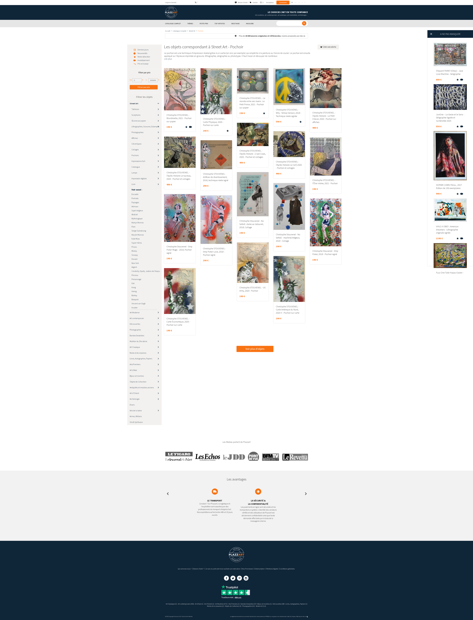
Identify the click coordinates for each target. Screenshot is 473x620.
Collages (135, 149)
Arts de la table (136, 410)
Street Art (192, 31)
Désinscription (260, 569)
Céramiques (136, 143)
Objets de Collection (138, 381)
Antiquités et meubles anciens (142, 387)
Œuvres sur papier (139, 120)
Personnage (136, 279)
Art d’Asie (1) (199, 604)
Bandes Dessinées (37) (248, 604)
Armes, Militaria (136, 416)
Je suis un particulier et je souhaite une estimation (223, 569)
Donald (134, 259)
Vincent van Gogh (138, 303)
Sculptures (136, 115)
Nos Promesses (247, 569)
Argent (134, 267)
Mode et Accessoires (138, 353)
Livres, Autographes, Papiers (141, 358)
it (302, 2)
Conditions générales (287, 569)
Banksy (134, 295)
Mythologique (137, 218)
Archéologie (135, 399)
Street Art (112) (261, 606)
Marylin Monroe (138, 235)
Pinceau (135, 275)
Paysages (135, 202)
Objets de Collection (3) (233, 606)
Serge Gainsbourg (139, 230)
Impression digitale (139, 178)
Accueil (167, 31)
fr (292, 2)
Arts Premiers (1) (234, 604)
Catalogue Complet (179, 31)
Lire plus (168, 58)
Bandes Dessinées (137, 335)
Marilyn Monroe (138, 222)
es (305, 2)
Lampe (134, 172)
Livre (133, 184)
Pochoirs (135, 155)
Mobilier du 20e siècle (138, 341)
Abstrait (135, 214)
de (299, 2)
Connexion (283, 2)
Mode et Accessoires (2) (215, 606)
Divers (132, 404)
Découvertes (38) (279, 604)
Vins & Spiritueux (136, 422)
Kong (134, 287)
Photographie (135, 329)
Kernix (304, 616)
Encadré (135, 194)
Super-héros (137, 243)
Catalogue (136, 167)
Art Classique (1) (171, 604)
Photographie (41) (248, 606)
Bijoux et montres (137, 376)
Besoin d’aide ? (198, 569)
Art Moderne (135, 312)
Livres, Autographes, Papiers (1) (296, 604)
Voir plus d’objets (254, 349)
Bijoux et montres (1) (264, 604)
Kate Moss (136, 238)
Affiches (135, 138)
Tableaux (135, 109)
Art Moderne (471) (221, 604)
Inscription (270, 2)
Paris (133, 226)
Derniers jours (143, 49)
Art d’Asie (133, 370)
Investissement (144, 60)
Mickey (134, 251)
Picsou (134, 247)
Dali (133, 283)
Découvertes (135, 324)
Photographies (137, 132)
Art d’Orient (134, 393)
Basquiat (135, 299)
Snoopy (135, 255)
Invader (135, 307)
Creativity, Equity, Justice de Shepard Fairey (147, 271)
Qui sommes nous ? (185, 569)
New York (135, 263)
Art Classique (135, 347)
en (295, 2)
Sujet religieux (137, 210)
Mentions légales (272, 569)
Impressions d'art (138, 161)
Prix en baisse (143, 63)
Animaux (135, 206)
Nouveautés (142, 53)
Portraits (135, 198)
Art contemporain (137, 318)
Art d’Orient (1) (209, 604)
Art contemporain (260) (186, 604)
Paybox (294, 616)
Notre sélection (144, 56)
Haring (134, 291)
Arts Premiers (135, 364)
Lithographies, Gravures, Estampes (145, 126)
